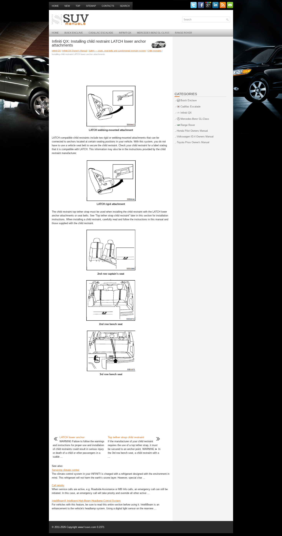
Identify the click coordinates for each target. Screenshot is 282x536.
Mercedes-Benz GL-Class (153, 33)
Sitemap (91, 6)
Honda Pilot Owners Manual (192, 130)
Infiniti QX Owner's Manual (74, 51)
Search (125, 6)
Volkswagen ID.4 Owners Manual (195, 136)
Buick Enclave (73, 33)
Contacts (108, 6)
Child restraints (155, 51)
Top (78, 6)
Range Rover (183, 33)
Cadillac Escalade (101, 33)
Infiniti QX (125, 33)
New (67, 6)
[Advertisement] (111, 69)
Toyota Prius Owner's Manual (193, 142)
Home (55, 6)
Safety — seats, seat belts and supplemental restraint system (117, 51)
